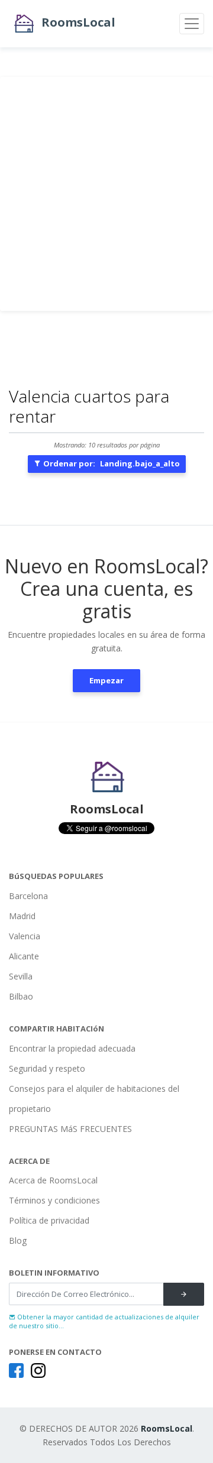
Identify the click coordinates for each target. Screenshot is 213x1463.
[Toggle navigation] (191, 23)
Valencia (24, 936)
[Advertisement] (106, 193)
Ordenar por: (110, 463)
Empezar (106, 680)
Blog (18, 1240)
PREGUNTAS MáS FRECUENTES (70, 1128)
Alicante (24, 956)
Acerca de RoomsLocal (53, 1180)
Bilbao (21, 996)
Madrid (22, 916)
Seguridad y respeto (47, 1068)
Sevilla (21, 976)
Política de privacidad (49, 1220)
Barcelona (28, 895)
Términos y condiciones (54, 1200)
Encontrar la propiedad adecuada (72, 1048)
